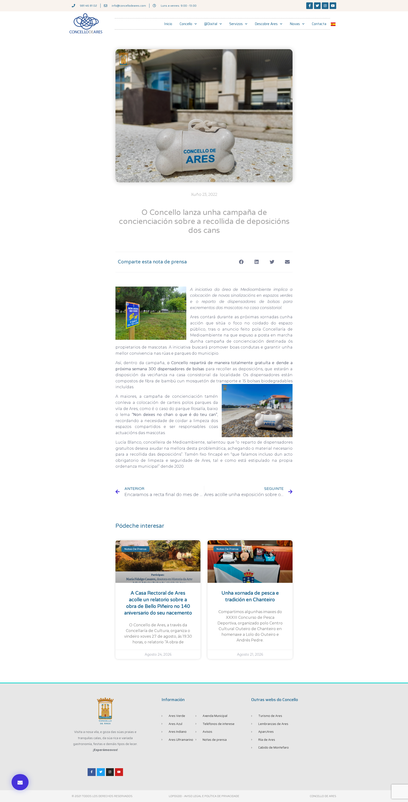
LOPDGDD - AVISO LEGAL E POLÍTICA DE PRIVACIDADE (204, 796)
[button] (20, 782)
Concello (186, 24)
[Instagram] (325, 5)
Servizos (236, 24)
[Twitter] (317, 5)
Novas (295, 24)
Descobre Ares (266, 24)
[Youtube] (333, 5)
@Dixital (210, 24)
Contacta (319, 24)
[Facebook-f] (309, 5)
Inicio (168, 24)
